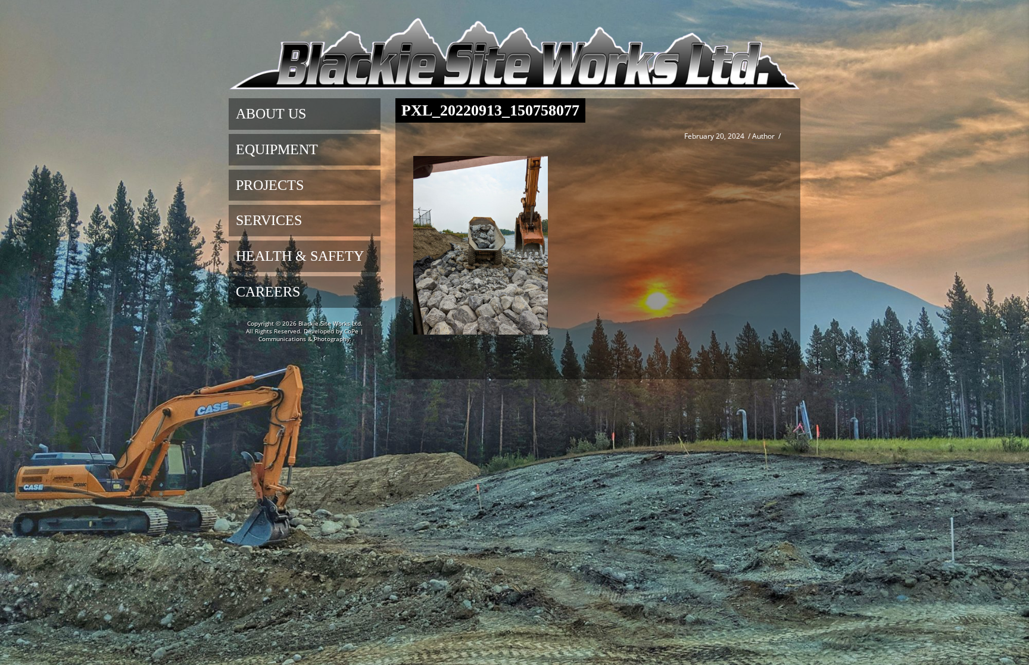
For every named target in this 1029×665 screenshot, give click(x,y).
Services (269, 220)
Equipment (277, 149)
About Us (271, 113)
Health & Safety (300, 256)
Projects (270, 185)
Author (763, 136)
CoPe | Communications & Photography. (311, 335)
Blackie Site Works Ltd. (330, 323)
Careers (268, 291)
